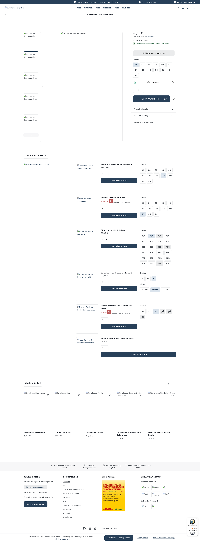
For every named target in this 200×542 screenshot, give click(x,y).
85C (160, 252)
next (174, 384)
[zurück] (6, 14)
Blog (64, 501)
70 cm (165, 289)
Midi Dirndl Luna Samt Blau (113, 197)
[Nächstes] (119, 87)
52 (163, 70)
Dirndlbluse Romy (63, 432)
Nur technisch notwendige (164, 538)
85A (143, 241)
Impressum (107, 528)
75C (143, 252)
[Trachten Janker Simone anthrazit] (87, 177)
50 (156, 70)
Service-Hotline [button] (32, 477)
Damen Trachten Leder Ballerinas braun (116, 306)
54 (170, 70)
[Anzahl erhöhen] (142, 90)
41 (143, 317)
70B (159, 241)
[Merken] (172, 98)
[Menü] (196, 519)
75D (151, 258)
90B (159, 247)
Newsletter (67, 517)
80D (160, 258)
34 (142, 64)
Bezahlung (67, 509)
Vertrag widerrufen (35, 504)
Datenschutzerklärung (72, 505)
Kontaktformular (45, 497)
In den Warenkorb (150, 98)
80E (151, 263)
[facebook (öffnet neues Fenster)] (84, 528)
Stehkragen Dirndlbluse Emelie (159, 433)
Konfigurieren (142, 538)
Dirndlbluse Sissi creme (34, 432)
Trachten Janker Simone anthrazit (117, 164)
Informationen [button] (70, 477)
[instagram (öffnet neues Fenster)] (90, 528)
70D (143, 258)
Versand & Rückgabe (143, 122)
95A (143, 236)
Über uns (66, 481)
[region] (73, 87)
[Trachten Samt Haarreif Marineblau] (87, 352)
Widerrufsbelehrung (71, 493)
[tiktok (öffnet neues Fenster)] (95, 528)
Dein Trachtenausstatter (73, 489)
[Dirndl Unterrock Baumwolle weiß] (87, 286)
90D (143, 263)
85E (159, 263)
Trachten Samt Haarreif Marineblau (117, 338)
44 (136, 70)
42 (169, 64)
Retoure (66, 497)
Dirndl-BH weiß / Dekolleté (113, 230)
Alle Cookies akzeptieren (118, 538)
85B (151, 247)
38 (156, 64)
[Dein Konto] (188, 8)
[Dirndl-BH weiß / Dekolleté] (87, 243)
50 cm (155, 289)
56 (136, 75)
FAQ (64, 485)
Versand (66, 513)
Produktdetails (141, 109)
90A (151, 241)
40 (162, 64)
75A (159, 236)
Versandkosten (150, 36)
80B (143, 247)
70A (151, 236)
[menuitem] (80, 482)
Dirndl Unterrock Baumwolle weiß (116, 273)
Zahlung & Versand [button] (151, 477)
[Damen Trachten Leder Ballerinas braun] (87, 319)
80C (152, 252)
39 (162, 311)
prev (170, 384)
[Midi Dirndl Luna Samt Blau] (87, 210)
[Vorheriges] (43, 87)
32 (136, 64)
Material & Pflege (142, 115)
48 (149, 70)
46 (143, 70)
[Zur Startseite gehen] (14, 7)
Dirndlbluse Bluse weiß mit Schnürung (129, 433)
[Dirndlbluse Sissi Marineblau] (48, 164)
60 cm (145, 289)
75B (167, 241)
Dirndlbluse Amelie (94, 432)
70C (168, 247)
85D (168, 258)
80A (167, 236)
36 (149, 64)
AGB (115, 528)
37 (149, 311)
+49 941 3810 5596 (36, 487)
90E (167, 263)
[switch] (192, 533)
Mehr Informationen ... (62, 539)
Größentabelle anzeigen (153, 53)
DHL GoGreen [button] (108, 477)
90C (168, 252)
